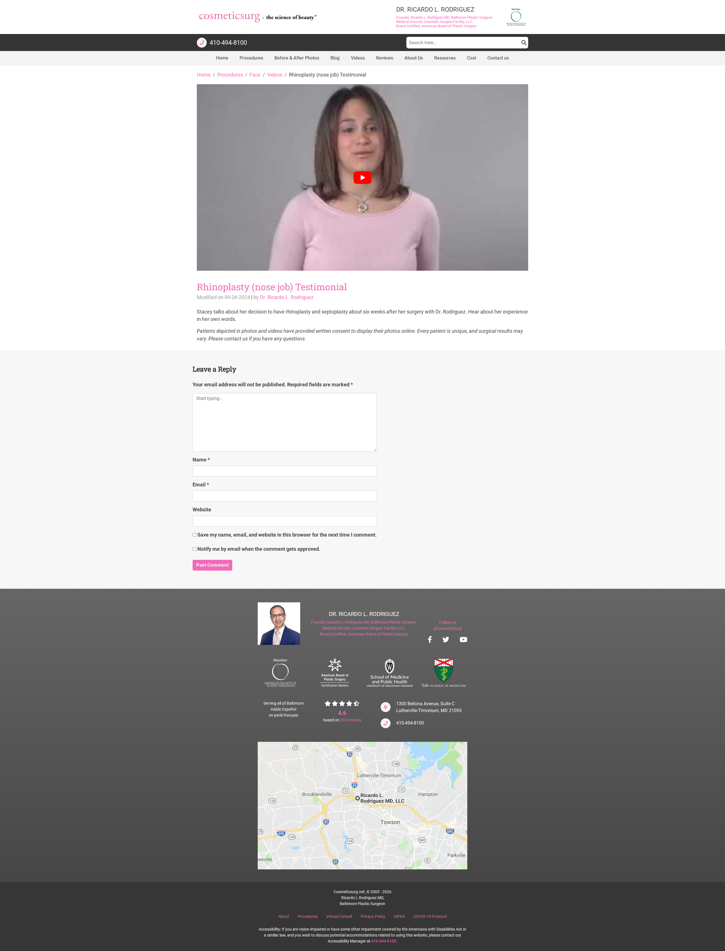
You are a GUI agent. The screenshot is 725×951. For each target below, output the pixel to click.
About (283, 916)
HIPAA (399, 916)
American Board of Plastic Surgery (378, 634)
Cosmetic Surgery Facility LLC (378, 628)
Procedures (230, 75)
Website (202, 509)
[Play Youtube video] (362, 177)
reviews (350, 720)
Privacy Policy (373, 916)
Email (201, 485)
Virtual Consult (339, 916)
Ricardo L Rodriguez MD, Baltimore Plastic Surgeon (371, 622)
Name (201, 460)
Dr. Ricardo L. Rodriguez (287, 297)
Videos (274, 75)
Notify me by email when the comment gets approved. (258, 549)
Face (255, 75)
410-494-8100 (410, 723)
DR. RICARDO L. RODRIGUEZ (364, 614)
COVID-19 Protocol (430, 916)
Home (204, 75)
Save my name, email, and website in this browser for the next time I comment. (287, 535)
